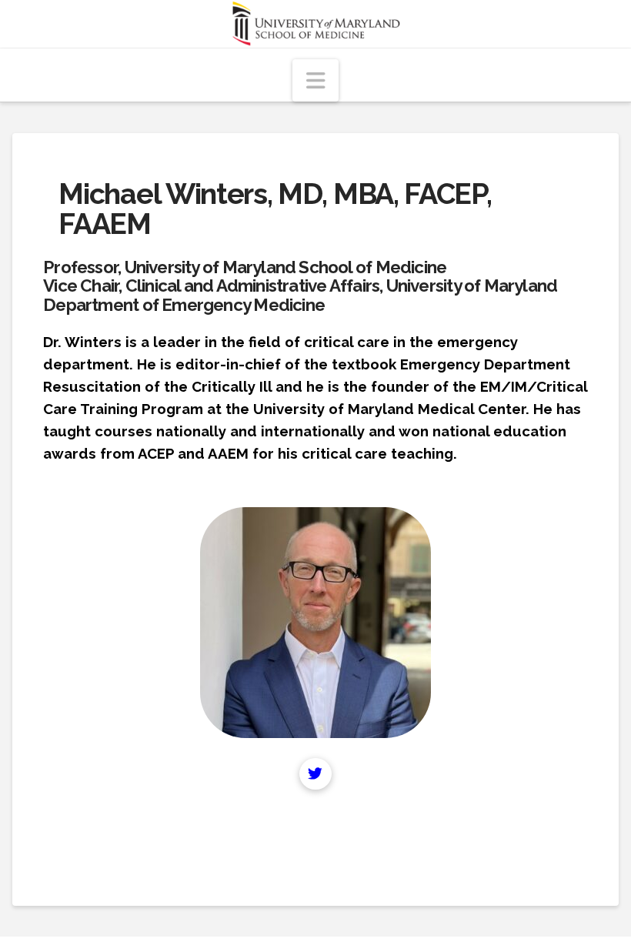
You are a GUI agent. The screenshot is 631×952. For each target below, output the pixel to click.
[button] (315, 80)
